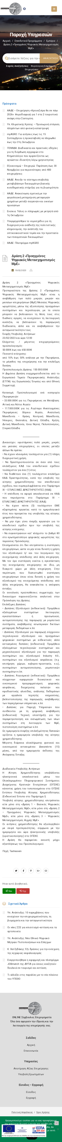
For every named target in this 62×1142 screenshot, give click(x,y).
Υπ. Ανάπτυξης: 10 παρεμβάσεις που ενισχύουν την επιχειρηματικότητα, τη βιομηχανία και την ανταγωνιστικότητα (29, 916)
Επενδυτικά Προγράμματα (28, 41)
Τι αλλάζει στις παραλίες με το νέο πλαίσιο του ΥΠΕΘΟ (32, 976)
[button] (57, 1123)
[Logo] (31, 1009)
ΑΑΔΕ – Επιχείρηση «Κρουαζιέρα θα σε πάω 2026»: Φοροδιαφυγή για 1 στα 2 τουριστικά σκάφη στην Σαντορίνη (32, 114)
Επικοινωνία (31, 1050)
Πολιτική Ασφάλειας (22, 1112)
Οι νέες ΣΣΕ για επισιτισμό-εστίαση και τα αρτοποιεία (32, 929)
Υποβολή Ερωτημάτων (31, 1074)
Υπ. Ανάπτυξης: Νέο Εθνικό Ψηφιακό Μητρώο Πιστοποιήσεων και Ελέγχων (29, 940)
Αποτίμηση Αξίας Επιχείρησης (31, 1068)
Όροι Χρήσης (43, 1112)
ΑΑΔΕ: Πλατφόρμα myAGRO (23, 242)
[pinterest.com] (31, 870)
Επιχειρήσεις (32, 69)
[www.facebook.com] (23, 870)
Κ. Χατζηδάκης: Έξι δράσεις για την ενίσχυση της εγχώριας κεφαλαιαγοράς (33, 951)
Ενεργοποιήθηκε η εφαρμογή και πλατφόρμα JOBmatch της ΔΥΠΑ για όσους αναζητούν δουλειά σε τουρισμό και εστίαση (33, 964)
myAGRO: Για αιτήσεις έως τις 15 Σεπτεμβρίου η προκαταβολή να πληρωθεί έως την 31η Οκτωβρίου (31, 138)
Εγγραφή (31, 1097)
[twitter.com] (16, 870)
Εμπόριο (50, 41)
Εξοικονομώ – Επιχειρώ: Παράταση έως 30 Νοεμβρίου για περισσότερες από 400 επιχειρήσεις (32, 169)
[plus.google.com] (38, 870)
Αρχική (6, 41)
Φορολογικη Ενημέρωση (43, 66)
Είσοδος (31, 1092)
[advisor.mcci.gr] (46, 870)
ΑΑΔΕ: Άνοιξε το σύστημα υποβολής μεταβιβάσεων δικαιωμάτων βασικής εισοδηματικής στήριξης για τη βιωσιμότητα (32, 183)
